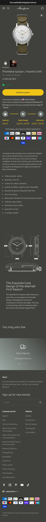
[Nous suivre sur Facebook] (4, 485)
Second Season (31, 424)
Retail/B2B (6, 456)
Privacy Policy (7, 452)
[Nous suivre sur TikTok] (28, 485)
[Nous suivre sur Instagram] (10, 485)
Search (5, 416)
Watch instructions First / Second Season (11, 436)
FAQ (4, 420)
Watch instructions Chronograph (9, 429)
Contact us (6, 460)
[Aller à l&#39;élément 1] (5, 64)
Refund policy (7, 473)
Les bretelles (30, 432)
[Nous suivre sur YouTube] (22, 485)
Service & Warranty (9, 424)
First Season (30, 420)
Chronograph (30, 428)
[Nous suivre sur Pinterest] (16, 485)
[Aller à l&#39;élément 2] (13, 64)
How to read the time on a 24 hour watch (11, 443)
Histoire (28, 416)
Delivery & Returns (9, 448)
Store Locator (7, 465)
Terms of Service (8, 469)
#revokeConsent (8, 477)
